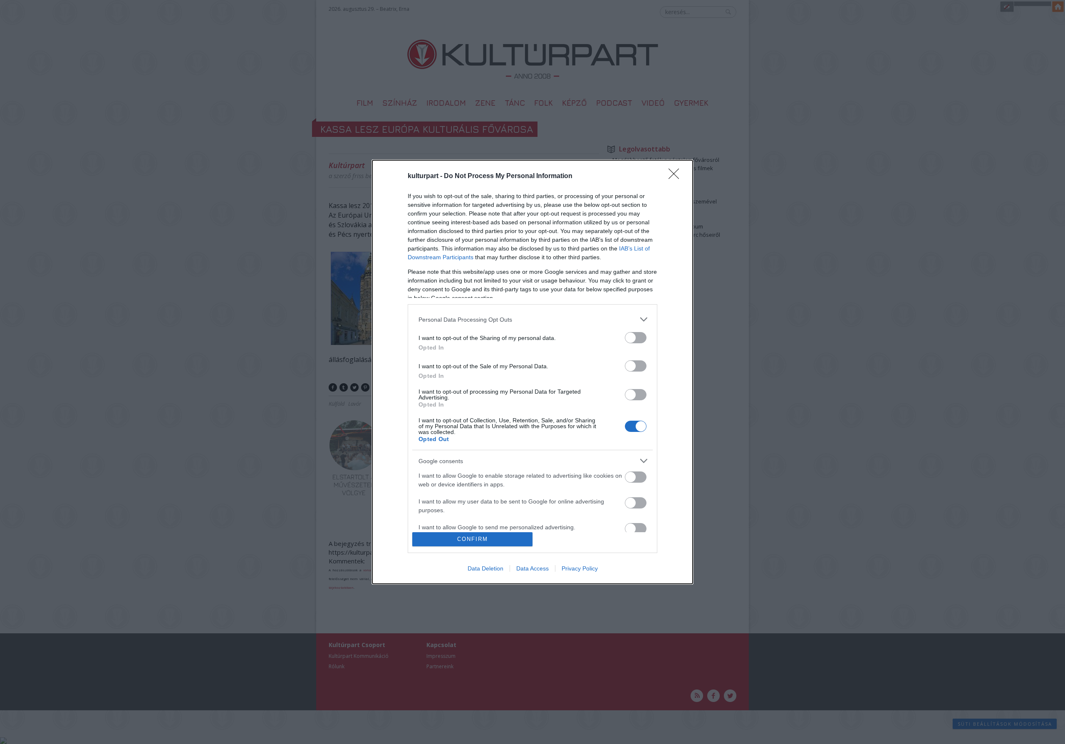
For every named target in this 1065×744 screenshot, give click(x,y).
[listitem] (532, 319)
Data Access (532, 568)
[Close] (676, 176)
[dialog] (532, 371)
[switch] (635, 337)
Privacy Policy (580, 568)
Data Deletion (485, 568)
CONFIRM (472, 539)
